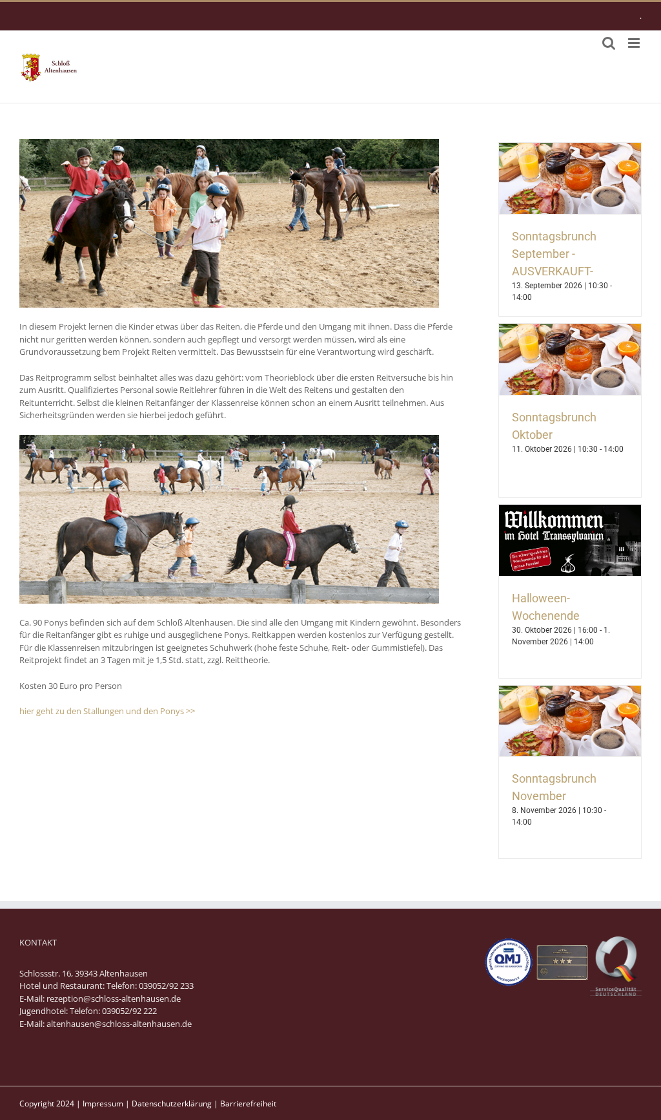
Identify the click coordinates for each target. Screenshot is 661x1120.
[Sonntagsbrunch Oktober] (570, 329)
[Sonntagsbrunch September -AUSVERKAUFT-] (570, 148)
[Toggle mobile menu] (635, 43)
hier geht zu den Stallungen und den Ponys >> (107, 711)
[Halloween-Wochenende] (570, 510)
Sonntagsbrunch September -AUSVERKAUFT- (554, 253)
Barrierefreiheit (248, 1103)
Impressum (103, 1103)
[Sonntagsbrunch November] (570, 691)
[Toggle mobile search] (608, 43)
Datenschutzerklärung (172, 1103)
